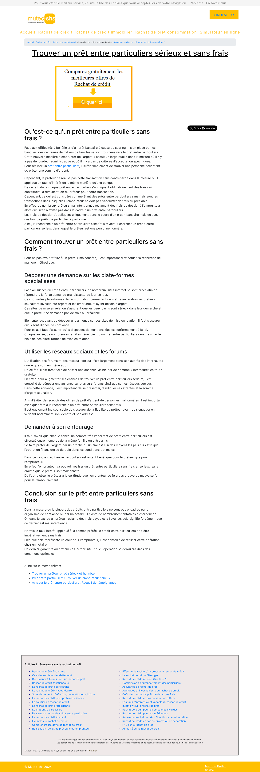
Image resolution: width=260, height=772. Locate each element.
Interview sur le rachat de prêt (140, 705)
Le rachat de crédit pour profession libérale (58, 698)
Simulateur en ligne (220, 32)
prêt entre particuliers (63, 166)
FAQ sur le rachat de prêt (137, 724)
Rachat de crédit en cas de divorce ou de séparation (154, 720)
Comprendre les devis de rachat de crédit (57, 724)
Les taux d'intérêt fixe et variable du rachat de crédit (154, 701)
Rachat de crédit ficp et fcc (48, 671)
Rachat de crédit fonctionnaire (50, 682)
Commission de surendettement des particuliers (151, 682)
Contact (210, 769)
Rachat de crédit (55, 32)
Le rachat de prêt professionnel (51, 705)
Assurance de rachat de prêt (139, 686)
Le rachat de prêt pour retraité (50, 686)
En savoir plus (216, 3)
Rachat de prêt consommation (166, 32)
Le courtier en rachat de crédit (50, 701)
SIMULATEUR (224, 15)
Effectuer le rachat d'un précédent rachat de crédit (153, 671)
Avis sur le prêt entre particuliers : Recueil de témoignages (74, 582)
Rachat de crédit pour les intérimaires (145, 713)
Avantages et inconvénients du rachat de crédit (151, 690)
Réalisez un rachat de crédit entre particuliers (59, 713)
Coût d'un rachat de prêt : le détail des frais (148, 694)
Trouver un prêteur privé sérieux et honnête (63, 573)
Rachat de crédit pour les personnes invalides (150, 709)
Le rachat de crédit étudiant (49, 717)
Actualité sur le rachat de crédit (141, 728)
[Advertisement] (93, 624)
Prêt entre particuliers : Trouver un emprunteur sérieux (71, 578)
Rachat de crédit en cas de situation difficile (148, 698)
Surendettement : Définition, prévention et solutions (63, 694)
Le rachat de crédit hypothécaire (52, 690)
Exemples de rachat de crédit (50, 720)
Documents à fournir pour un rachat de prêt (58, 679)
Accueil (27, 32)
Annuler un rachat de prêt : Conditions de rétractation (155, 717)
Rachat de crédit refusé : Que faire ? (144, 679)
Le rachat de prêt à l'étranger (140, 675)
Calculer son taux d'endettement (52, 675)
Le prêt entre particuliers (47, 709)
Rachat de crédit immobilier (103, 32)
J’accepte (196, 3)
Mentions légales (215, 766)
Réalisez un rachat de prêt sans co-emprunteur (61, 728)
